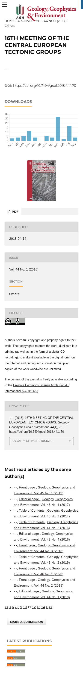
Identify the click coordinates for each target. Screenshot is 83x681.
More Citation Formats (32, 441)
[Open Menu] (4, 4)
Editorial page (29, 499)
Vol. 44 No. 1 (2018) (50, 21)
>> (50, 607)
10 (25, 607)
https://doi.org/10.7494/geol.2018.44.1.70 (44, 86)
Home (10, 21)
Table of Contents (32, 510)
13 (38, 607)
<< (6, 607)
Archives (25, 21)
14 (43, 607)
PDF (14, 211)
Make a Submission (26, 622)
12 (34, 607)
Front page (27, 487)
